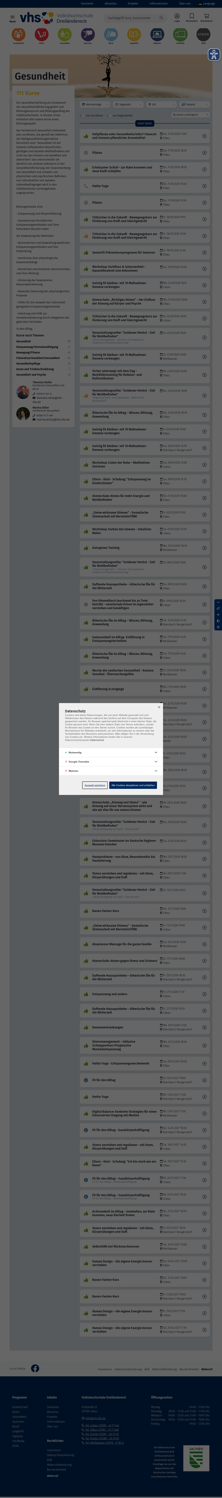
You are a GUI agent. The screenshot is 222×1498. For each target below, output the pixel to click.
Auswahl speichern (95, 785)
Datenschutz (97, 740)
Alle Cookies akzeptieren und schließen (133, 785)
